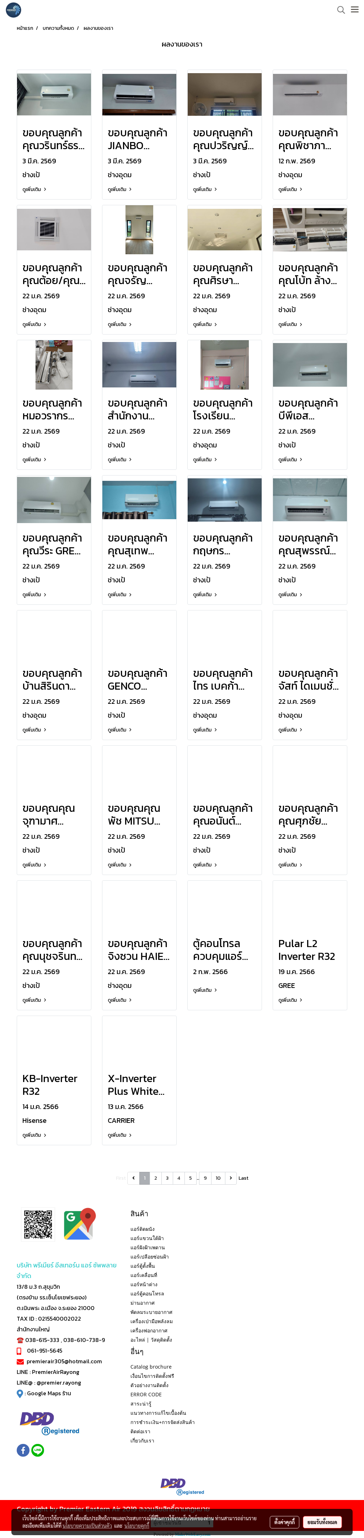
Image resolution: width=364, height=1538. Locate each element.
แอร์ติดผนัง (142, 1228)
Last (243, 1178)
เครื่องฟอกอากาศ (148, 1330)
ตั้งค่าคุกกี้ (284, 1522)
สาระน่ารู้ (140, 1403)
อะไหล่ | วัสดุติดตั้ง (151, 1339)
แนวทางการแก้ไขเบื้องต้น (158, 1412)
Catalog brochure (151, 1366)
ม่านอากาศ (142, 1302)
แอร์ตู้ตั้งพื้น (142, 1265)
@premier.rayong (59, 1382)
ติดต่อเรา (140, 1431)
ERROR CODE (146, 1394)
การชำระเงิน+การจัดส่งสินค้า (162, 1422)
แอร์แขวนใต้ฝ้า (147, 1238)
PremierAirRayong (55, 1372)
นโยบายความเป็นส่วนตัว (87, 1525)
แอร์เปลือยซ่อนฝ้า (149, 1256)
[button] (339, 10)
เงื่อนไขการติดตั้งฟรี (152, 1376)
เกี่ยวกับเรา (142, 1440)
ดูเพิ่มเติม (32, 189)
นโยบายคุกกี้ (136, 1525)
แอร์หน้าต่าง (143, 1284)
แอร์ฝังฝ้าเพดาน (147, 1247)
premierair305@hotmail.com (64, 1361)
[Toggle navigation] (355, 10)
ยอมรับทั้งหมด (322, 1522)
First (121, 1178)
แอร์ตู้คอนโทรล (147, 1293)
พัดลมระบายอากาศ (151, 1312)
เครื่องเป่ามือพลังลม (151, 1321)
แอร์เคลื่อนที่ (143, 1275)
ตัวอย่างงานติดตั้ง (149, 1385)
